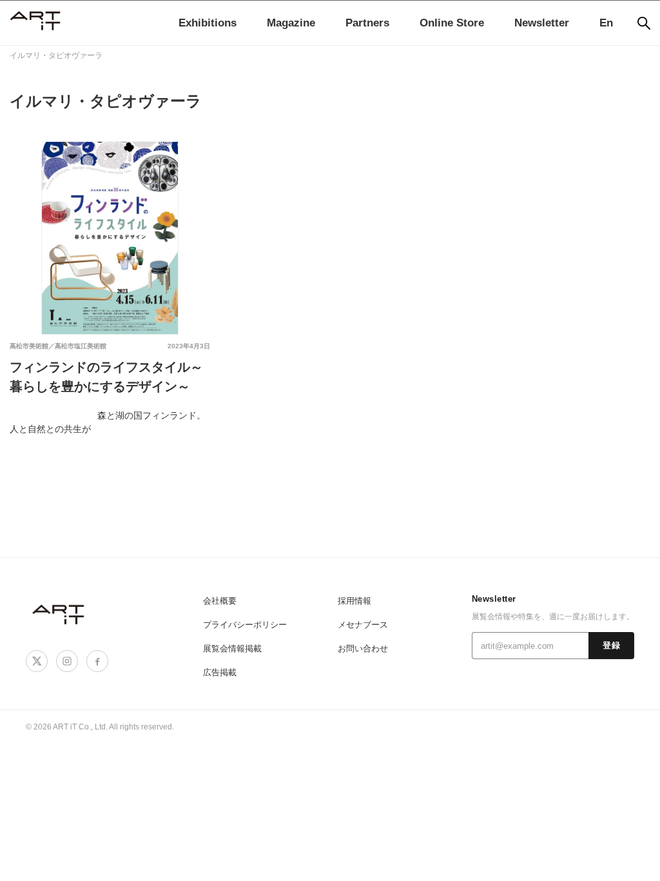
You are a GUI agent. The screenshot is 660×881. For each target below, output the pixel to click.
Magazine (291, 23)
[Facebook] (97, 661)
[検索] (643, 23)
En (606, 23)
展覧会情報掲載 (232, 648)
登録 (611, 645)
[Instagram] (67, 661)
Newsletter (541, 23)
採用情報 (354, 601)
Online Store (452, 23)
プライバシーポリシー (245, 624)
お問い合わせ (363, 648)
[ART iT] (59, 614)
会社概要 (220, 601)
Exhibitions (208, 23)
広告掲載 (220, 672)
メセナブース (363, 624)
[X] (37, 661)
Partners (367, 23)
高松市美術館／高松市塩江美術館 (58, 346)
